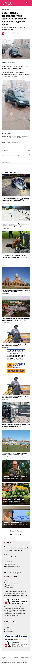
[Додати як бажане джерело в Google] (25, 137)
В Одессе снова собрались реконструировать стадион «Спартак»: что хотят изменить (14, 454)
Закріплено (26, 3)
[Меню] (29, 3)
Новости (6, 10)
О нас (12, 531)
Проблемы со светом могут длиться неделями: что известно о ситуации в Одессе (16, 425)
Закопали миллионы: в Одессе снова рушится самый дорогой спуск (14, 225)
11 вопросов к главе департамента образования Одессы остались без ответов (15, 523)
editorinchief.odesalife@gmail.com (14, 573)
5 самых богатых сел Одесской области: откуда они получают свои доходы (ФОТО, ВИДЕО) (16, 319)
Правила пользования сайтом (25, 658)
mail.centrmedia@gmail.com (13, 566)
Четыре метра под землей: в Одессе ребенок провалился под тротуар (14, 257)
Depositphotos (9, 629)
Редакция (7, 33)
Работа (7, 627)
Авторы (19, 531)
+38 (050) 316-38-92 (10, 585)
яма (17, 142)
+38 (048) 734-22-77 (10, 565)
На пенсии (8, 625)
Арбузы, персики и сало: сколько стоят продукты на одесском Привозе (14, 500)
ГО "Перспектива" (10, 631)
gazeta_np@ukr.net (10, 587)
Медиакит (8, 581)
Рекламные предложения (12, 583)
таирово (14, 142)
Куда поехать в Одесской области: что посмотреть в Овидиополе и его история (16, 291)
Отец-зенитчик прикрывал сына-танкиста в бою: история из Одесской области (15, 477)
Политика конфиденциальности (6, 658)
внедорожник (9, 142)
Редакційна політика (15, 658)
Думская (12, 62)
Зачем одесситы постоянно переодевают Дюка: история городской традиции (15, 344)
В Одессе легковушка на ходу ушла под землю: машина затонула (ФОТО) (15, 200)
